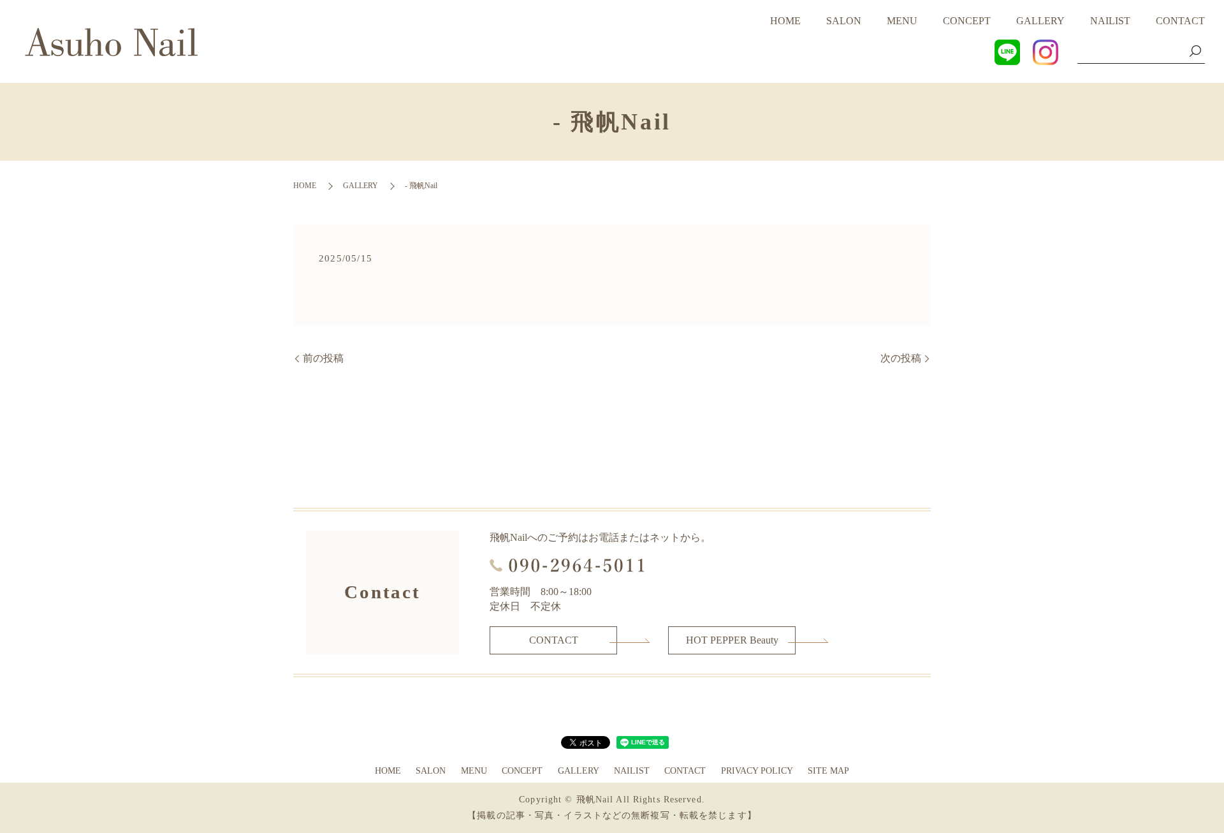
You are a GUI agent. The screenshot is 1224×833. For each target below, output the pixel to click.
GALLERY (1040, 20)
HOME (785, 20)
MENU (902, 20)
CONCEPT (967, 20)
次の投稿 (900, 358)
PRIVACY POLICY (757, 771)
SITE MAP (828, 771)
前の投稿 (323, 358)
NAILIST (1110, 20)
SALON (843, 20)
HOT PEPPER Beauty (732, 640)
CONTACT (1180, 20)
